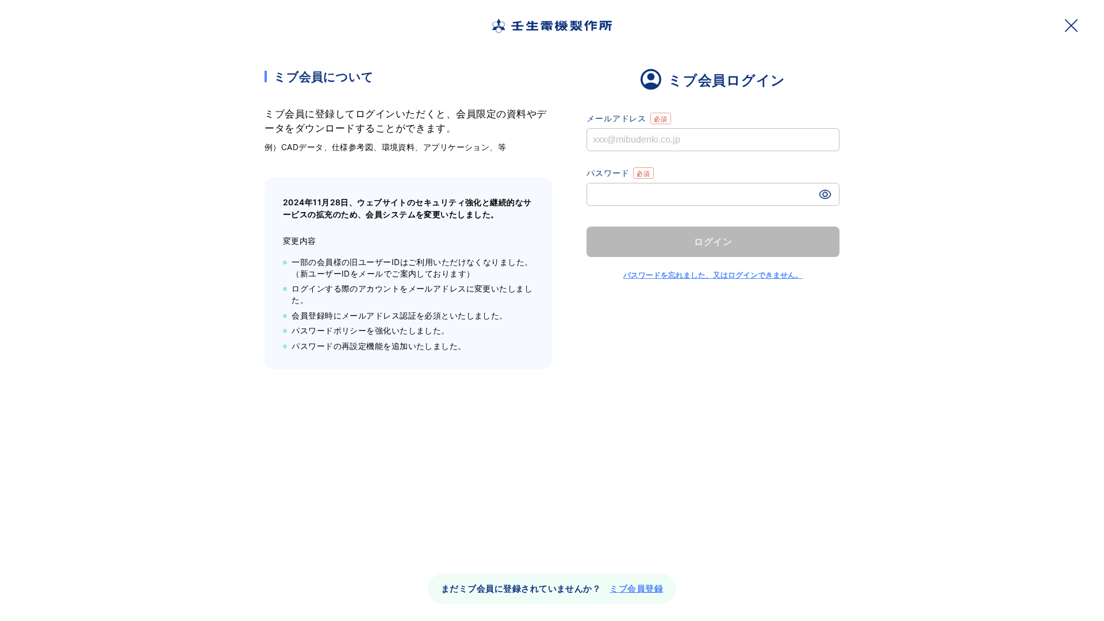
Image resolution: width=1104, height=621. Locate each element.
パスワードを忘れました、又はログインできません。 (713, 274)
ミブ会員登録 (636, 588)
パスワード (607, 173)
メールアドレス (616, 118)
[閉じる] (1071, 25)
